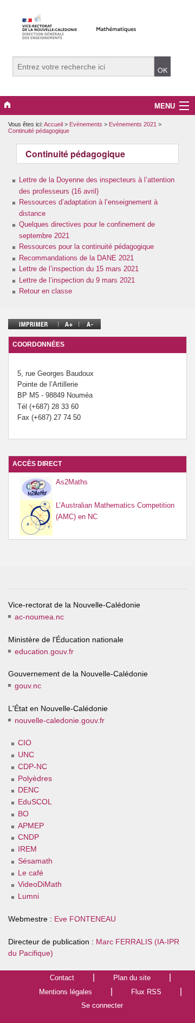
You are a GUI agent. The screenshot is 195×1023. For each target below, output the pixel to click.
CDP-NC (32, 767)
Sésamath (35, 861)
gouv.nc (28, 686)
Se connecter (102, 1005)
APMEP (31, 826)
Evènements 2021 (133, 124)
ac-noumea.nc (39, 617)
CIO (24, 743)
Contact (62, 978)
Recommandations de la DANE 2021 (76, 258)
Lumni (28, 896)
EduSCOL (35, 802)
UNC (26, 755)
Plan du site (132, 978)
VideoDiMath (40, 884)
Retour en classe (45, 291)
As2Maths (72, 482)
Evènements (86, 124)
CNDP (28, 837)
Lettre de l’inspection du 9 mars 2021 (77, 280)
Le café (30, 873)
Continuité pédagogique (38, 130)
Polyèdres (35, 779)
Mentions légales (65, 992)
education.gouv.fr (44, 652)
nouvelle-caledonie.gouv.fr (60, 721)
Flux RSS (146, 992)
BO (23, 814)
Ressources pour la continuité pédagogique (86, 246)
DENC (28, 790)
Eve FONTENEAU (85, 919)
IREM (27, 849)
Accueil (53, 124)
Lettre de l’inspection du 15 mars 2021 (79, 269)
